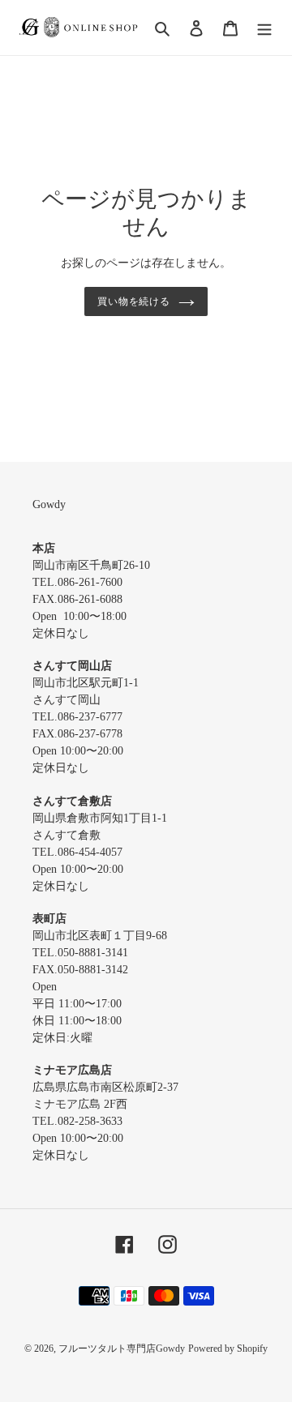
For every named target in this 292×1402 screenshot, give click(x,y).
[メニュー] (264, 28)
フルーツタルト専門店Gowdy (121, 1348)
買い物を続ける (134, 301)
